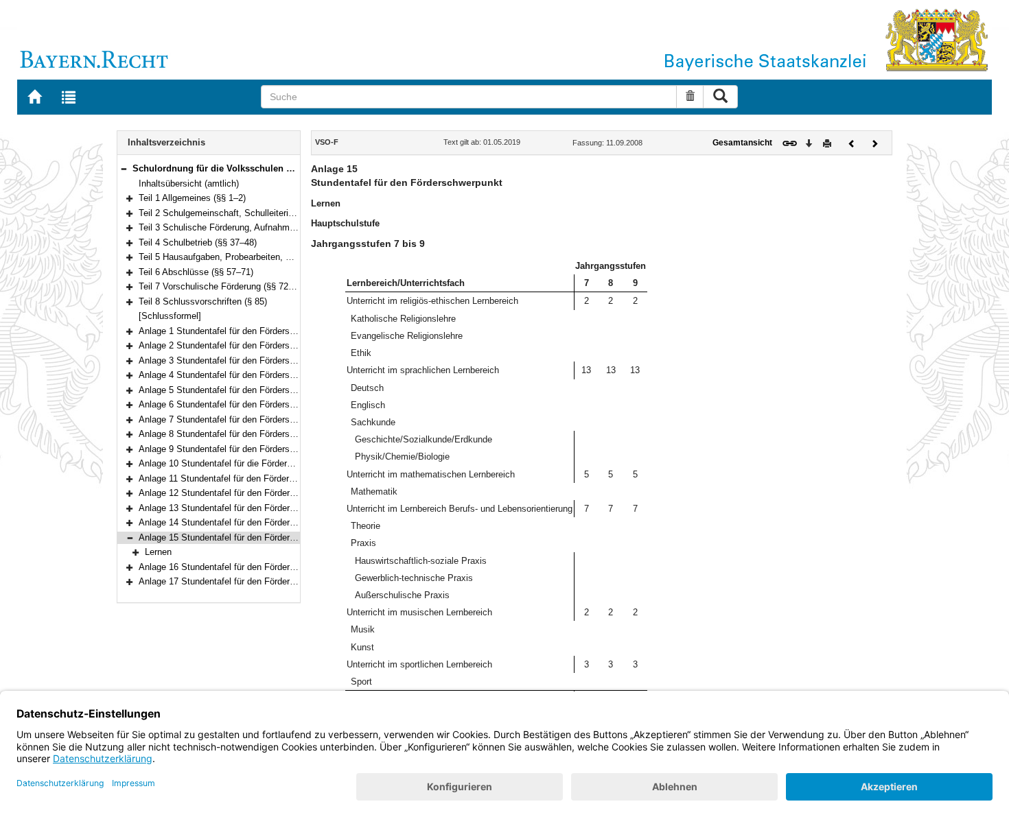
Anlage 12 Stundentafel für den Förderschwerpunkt (239, 493)
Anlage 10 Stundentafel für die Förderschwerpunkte (240, 463)
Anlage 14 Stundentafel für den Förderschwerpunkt (239, 522)
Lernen (158, 552)
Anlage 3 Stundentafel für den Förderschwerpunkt (237, 360)
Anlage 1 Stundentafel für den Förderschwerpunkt (237, 331)
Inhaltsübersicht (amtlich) (189, 183)
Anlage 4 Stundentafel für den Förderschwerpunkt (237, 375)
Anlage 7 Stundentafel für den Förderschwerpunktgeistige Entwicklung (278, 419)
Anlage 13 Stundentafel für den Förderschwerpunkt (239, 508)
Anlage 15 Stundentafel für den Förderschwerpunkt (239, 537)
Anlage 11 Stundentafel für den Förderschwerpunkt (239, 478)
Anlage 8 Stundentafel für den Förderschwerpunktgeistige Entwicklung (278, 434)
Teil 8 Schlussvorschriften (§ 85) (203, 301)
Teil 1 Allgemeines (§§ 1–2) (192, 198)
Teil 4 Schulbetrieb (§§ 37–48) (198, 242)
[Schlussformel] (170, 316)
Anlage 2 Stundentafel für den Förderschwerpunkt (237, 345)
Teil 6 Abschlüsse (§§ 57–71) (196, 272)
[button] (123, 168)
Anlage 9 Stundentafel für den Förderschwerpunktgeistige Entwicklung (278, 449)
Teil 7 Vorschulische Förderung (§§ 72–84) (222, 286)
